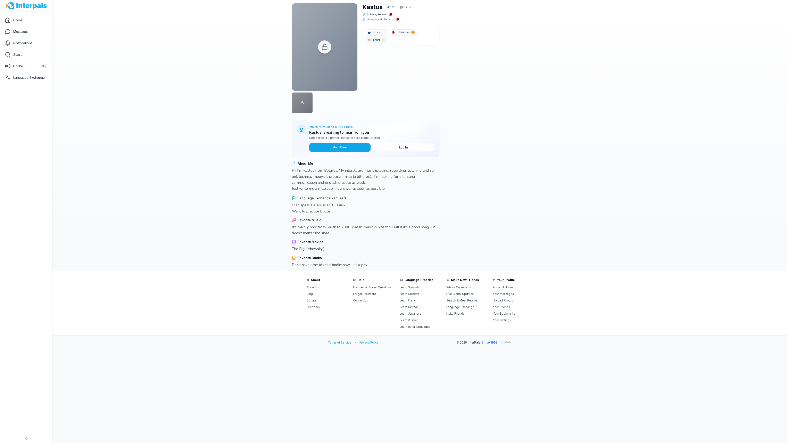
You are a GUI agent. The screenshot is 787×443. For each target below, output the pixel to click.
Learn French (408, 300)
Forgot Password (364, 294)
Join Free (340, 147)
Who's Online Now (459, 287)
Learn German (409, 307)
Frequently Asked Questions (372, 287)
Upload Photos (503, 300)
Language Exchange (460, 307)
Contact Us (360, 300)
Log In (403, 147)
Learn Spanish (409, 287)
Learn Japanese (411, 313)
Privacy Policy (369, 342)
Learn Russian (409, 320)
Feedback (313, 307)
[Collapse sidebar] (26, 438)
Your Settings (502, 320)
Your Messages (503, 294)
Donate (311, 300)
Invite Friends (455, 313)
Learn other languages (415, 326)
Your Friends (501, 307)
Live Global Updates (460, 294)
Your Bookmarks (504, 313)
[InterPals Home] (26, 5)
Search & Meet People (461, 300)
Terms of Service (339, 342)
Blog (310, 294)
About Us (313, 287)
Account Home (503, 287)
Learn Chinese (409, 294)
